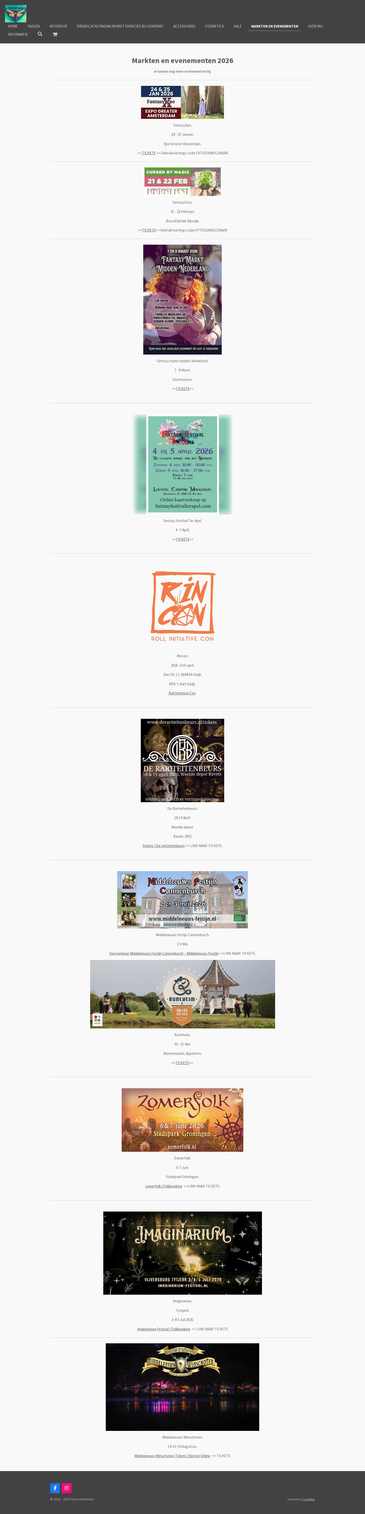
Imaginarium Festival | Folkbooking (163, 1329)
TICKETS (148, 153)
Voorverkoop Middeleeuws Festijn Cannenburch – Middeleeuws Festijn (164, 953)
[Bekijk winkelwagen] (55, 35)
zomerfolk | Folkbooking (163, 1186)
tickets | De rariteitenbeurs (164, 845)
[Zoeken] (40, 34)
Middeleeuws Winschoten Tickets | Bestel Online (172, 1455)
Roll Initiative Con (182, 693)
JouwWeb (308, 1499)
